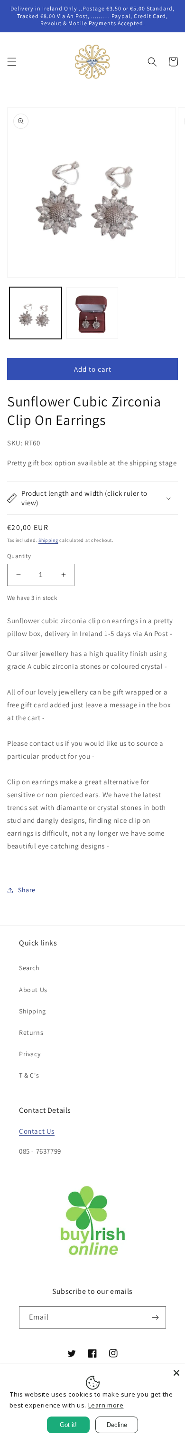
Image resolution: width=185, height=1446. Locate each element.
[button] (11, 61)
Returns (31, 1032)
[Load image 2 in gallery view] (92, 313)
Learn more (106, 1405)
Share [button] (27, 890)
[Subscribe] (155, 1317)
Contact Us (37, 1131)
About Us (33, 989)
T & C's (29, 1075)
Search (29, 968)
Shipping (48, 540)
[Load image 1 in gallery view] (35, 313)
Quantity (19, 556)
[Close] (176, 1373)
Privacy (29, 1054)
